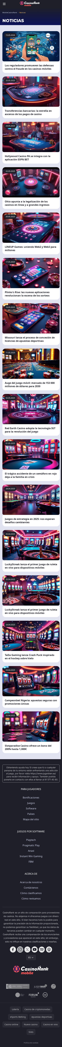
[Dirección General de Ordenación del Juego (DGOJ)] (17, 986)
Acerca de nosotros (31, 882)
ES (29, 957)
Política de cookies (31, 1043)
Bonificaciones (31, 797)
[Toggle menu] (4, 4)
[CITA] (19, 994)
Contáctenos (31, 887)
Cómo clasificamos (31, 893)
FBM (31, 861)
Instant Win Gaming (31, 856)
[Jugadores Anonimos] (53, 986)
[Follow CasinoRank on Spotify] (42, 949)
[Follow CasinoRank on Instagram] (20, 949)
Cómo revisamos (31, 898)
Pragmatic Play (31, 845)
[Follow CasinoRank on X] (27, 949)
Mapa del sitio (31, 819)
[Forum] (34, 994)
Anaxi (31, 850)
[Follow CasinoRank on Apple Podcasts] (49, 949)
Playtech (31, 840)
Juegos (31, 803)
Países (31, 814)
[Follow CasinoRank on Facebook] (13, 949)
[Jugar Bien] (40, 986)
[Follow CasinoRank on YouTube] (35, 949)
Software (31, 808)
